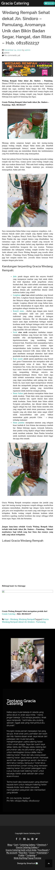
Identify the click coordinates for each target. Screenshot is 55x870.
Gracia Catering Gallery (27, 847)
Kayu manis (18, 358)
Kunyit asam (18, 311)
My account (11, 853)
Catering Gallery (27, 845)
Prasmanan (42, 853)
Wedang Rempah (27, 619)
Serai (15, 332)
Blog (9, 845)
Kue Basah (43, 850)
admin (27, 50)
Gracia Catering (15, 3)
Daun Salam (18, 393)
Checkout (41, 845)
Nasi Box (23, 853)
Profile (21, 855)
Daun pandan (18, 422)
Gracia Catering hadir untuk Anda (21, 850)
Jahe (15, 276)
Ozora (32, 853)
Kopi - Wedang (11, 619)
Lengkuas (17, 295)
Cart (16, 845)
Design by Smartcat (26, 863)
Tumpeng (30, 855)
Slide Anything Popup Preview (27, 858)
